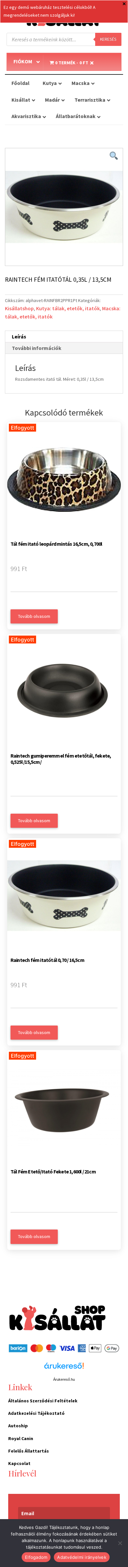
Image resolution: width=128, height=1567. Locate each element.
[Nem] (120, 1543)
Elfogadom (36, 1557)
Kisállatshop (19, 308)
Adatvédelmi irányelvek (81, 1557)
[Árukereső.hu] (64, 1369)
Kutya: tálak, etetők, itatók (68, 308)
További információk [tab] (36, 348)
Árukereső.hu (64, 1379)
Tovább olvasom (34, 616)
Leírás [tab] (19, 336)
